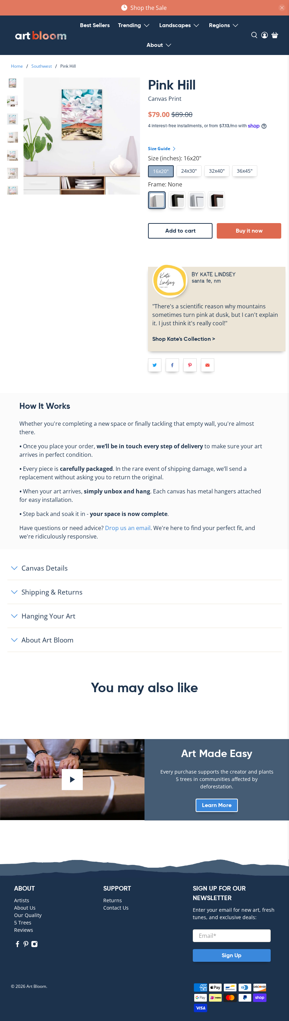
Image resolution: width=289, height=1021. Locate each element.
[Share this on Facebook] (172, 365)
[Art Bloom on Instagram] (34, 945)
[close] (281, 7)
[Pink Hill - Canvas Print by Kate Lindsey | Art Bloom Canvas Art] (81, 136)
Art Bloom (36, 986)
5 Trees (22, 922)
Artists (21, 900)
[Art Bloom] (40, 35)
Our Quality (28, 915)
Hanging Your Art (48, 616)
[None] (157, 200)
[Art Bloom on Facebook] (17, 945)
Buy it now (249, 230)
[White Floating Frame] (196, 199)
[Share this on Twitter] (154, 365)
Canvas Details (44, 568)
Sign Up (231, 955)
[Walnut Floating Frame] (216, 199)
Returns (112, 900)
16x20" (161, 171)
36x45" (245, 170)
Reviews (23, 930)
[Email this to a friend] (207, 365)
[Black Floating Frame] (176, 199)
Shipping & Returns (51, 592)
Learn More (217, 805)
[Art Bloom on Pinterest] (26, 945)
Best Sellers (95, 25)
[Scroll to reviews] (216, 104)
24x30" (189, 170)
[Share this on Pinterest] (190, 365)
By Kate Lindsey (214, 274)
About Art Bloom (47, 640)
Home (17, 66)
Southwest (41, 66)
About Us (25, 907)
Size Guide (159, 149)
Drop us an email (127, 528)
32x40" (217, 170)
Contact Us (116, 907)
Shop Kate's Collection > (183, 339)
